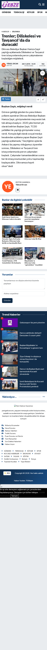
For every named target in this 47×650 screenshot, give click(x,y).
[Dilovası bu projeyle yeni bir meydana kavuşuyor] (35, 210)
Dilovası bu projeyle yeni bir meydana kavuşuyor (33, 219)
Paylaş (7, 99)
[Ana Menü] (43, 5)
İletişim (24, 459)
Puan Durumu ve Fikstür (14, 436)
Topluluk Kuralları (10, 462)
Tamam (14, 496)
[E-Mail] (18, 190)
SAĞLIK (7, 456)
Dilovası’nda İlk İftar (33, 239)
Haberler (5, 32)
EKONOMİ (27, 454)
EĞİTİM (26, 456)
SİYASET (37, 454)
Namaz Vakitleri (11, 431)
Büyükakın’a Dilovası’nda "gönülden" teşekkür (34, 263)
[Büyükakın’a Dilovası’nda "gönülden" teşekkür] (35, 253)
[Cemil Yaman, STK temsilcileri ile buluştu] (12, 253)
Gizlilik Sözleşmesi (11, 459)
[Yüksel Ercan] (8, 186)
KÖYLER (30, 12)
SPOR (40, 12)
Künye (33, 459)
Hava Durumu (10, 428)
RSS (8, 473)
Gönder (7, 300)
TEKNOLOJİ (19, 12)
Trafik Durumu (10, 433)
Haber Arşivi (9, 444)
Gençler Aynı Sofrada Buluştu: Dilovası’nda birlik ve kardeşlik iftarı (11, 241)
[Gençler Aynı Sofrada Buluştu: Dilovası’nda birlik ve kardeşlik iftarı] (12, 231)
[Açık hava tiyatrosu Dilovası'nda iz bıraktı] (12, 210)
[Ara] (40, 5)
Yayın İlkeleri (25, 462)
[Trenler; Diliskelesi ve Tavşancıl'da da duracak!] (23, 82)
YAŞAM (16, 456)
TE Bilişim (29, 481)
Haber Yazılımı (19, 481)
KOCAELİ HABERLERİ (11, 454)
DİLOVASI (16, 32)
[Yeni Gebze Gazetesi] (11, 4)
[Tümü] (44, 397)
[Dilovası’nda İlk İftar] (35, 231)
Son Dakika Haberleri (13, 441)
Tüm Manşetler (11, 439)
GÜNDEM (6, 12)
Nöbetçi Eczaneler (12, 425)
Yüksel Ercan (21, 185)
